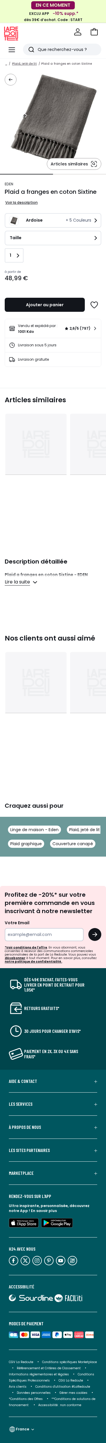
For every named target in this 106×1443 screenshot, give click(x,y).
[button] (94, 32)
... (6, 63)
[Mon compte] (78, 32)
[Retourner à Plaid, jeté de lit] (10, 79)
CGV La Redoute (21, 1362)
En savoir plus (44, 1210)
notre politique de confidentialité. (33, 961)
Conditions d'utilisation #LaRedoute (62, 1386)
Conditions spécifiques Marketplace (69, 1362)
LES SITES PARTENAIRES (29, 1150)
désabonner (15, 958)
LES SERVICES (20, 1104)
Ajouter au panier (45, 305)
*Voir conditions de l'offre (26, 947)
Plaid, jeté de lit (24, 63)
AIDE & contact (23, 1081)
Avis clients (17, 1386)
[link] (53, 328)
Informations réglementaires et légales (39, 1374)
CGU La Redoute (71, 1380)
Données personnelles (34, 1393)
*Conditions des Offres (26, 1399)
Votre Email (17, 923)
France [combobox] (22, 1429)
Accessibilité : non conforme (59, 1405)
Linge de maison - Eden (34, 830)
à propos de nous (25, 1127)
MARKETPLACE (21, 1173)
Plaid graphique (26, 844)
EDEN (9, 184)
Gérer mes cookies (73, 1393)
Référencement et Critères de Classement (49, 1368)
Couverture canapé (72, 844)
